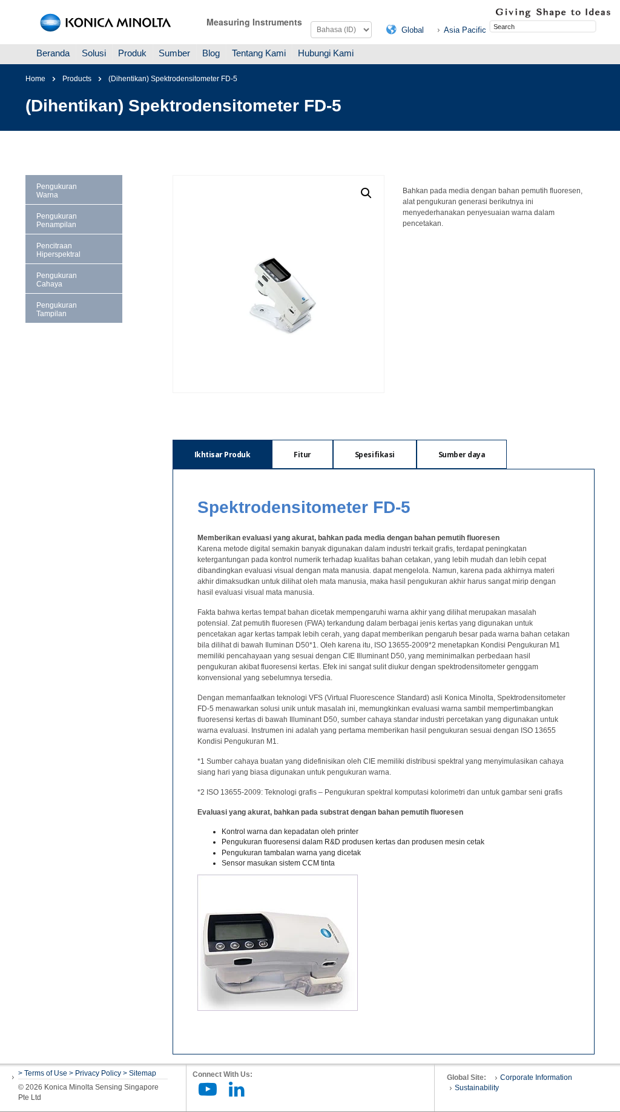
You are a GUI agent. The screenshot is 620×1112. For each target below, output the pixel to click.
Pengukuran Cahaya (56, 279)
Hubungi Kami (326, 53)
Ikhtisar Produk (222, 454)
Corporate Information (536, 1077)
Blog (211, 53)
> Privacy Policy (95, 1073)
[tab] (222, 454)
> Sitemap (139, 1073)
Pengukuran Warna (56, 190)
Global (412, 30)
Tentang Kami (259, 53)
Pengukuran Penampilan (56, 220)
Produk (132, 53)
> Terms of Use (43, 1073)
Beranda (53, 53)
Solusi (94, 53)
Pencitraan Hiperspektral (58, 250)
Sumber (174, 53)
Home (35, 78)
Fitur (302, 454)
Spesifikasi (375, 454)
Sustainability (477, 1088)
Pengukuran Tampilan (56, 309)
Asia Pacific (465, 30)
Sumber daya (462, 454)
